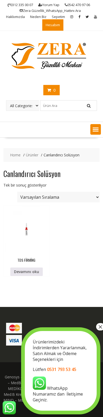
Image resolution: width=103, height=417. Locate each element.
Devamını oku (26, 271)
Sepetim (58, 16)
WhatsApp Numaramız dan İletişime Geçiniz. (60, 371)
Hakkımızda (15, 16)
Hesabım (53, 24)
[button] (95, 129)
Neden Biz (38, 16)
